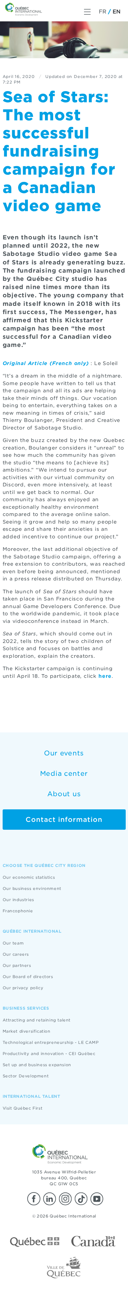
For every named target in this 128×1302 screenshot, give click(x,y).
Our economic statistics (29, 877)
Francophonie (18, 910)
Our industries (18, 899)
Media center (64, 773)
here (105, 676)
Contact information (64, 819)
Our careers (16, 954)
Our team (13, 943)
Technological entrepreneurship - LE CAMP (51, 1042)
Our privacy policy (23, 987)
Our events (64, 753)
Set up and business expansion (37, 1064)
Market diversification (27, 1031)
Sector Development (26, 1075)
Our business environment (32, 888)
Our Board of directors (28, 976)
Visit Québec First (23, 1108)
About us (64, 794)
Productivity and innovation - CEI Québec (49, 1053)
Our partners (17, 965)
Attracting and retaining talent (37, 1020)
